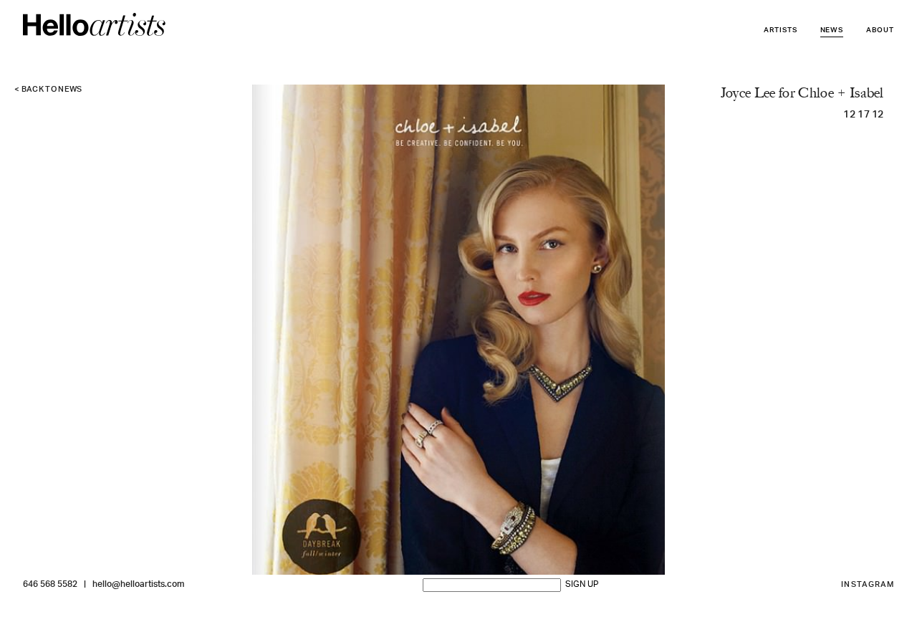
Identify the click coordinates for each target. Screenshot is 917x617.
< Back (48, 90)
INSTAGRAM (867, 585)
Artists (780, 30)
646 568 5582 (50, 584)
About (880, 30)
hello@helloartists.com (138, 584)
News (832, 30)
